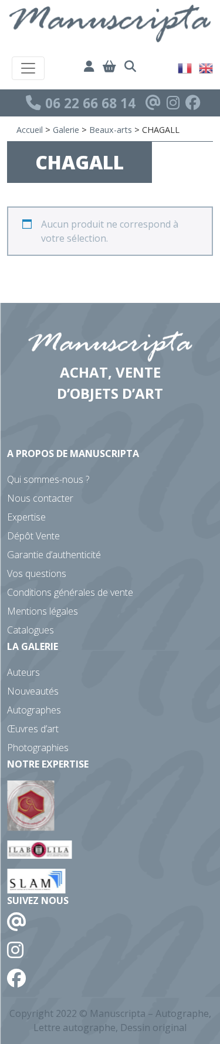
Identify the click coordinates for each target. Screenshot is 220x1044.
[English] (206, 67)
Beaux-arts (110, 129)
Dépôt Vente (33, 535)
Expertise (26, 517)
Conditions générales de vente (70, 592)
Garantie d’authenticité (54, 554)
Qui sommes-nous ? (48, 479)
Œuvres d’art (33, 728)
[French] (185, 67)
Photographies (38, 747)
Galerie (66, 129)
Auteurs (23, 672)
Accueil (29, 129)
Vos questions (36, 573)
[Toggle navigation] (28, 68)
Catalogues (30, 629)
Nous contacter (40, 498)
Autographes (34, 709)
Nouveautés (33, 691)
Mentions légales (42, 611)
